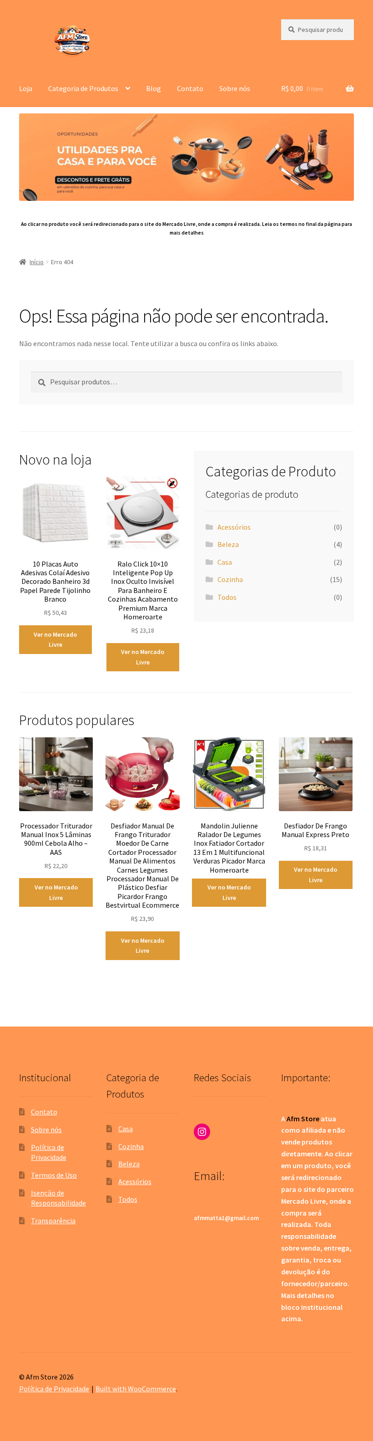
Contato (190, 88)
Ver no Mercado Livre (55, 639)
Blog (153, 88)
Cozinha (230, 579)
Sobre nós (234, 88)
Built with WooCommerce (136, 1388)
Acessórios (234, 526)
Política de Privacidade (54, 1388)
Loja (25, 88)
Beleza (228, 544)
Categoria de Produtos (83, 88)
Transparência (53, 1220)
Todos (227, 597)
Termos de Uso (54, 1175)
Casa (224, 562)
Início (37, 262)
